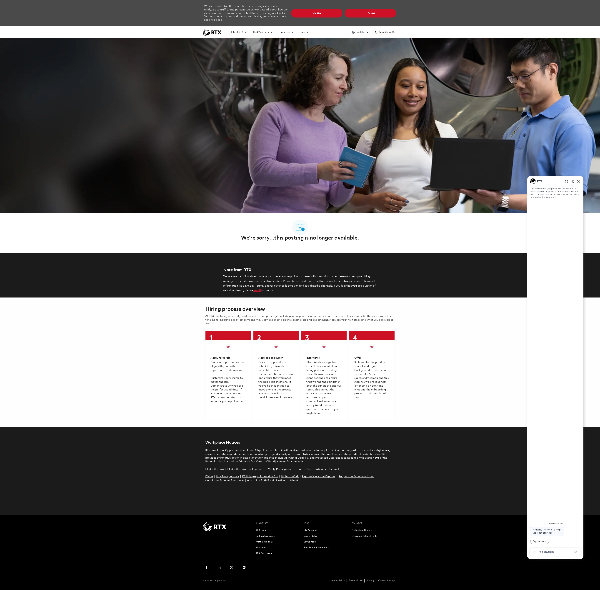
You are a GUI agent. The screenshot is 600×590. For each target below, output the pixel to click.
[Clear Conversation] (566, 181)
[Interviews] (324, 375)
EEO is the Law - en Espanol (244, 469)
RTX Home (261, 530)
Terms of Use (355, 581)
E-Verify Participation (278, 469)
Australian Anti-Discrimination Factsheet (272, 480)
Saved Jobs (310, 542)
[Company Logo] (212, 32)
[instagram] (244, 567)
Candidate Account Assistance (224, 480)
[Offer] (372, 375)
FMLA (209, 476)
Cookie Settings (386, 581)
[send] (576, 552)
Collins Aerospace (265, 536)
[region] (555, 366)
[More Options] (534, 552)
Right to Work (290, 476)
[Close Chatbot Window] (578, 181)
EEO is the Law (214, 469)
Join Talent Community (316, 547)
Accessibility (338, 581)
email (257, 290)
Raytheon (260, 547)
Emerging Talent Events (364, 536)
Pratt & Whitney (264, 542)
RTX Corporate (263, 553)
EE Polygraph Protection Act (260, 476)
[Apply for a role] (228, 375)
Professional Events (362, 530)
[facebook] (206, 567)
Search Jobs (310, 536)
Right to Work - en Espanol (318, 476)
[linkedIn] (219, 567)
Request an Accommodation (356, 476)
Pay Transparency (227, 476)
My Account (310, 530)
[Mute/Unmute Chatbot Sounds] (572, 181)
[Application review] (276, 375)
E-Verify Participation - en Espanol (317, 469)
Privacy (370, 581)
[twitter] (231, 567)
